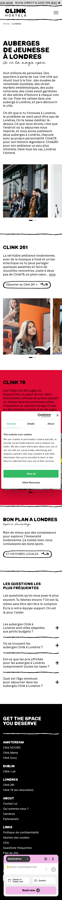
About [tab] (51, 423)
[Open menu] (56, 12)
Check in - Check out (17, 880)
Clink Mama (10, 752)
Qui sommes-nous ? (16, 808)
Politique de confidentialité (21, 832)
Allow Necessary (31, 482)
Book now (28, 890)
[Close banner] (57, 415)
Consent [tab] (11, 423)
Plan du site (10, 853)
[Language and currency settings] (49, 859)
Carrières (9, 813)
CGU (6, 842)
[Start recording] (46, 869)
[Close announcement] (59, 3)
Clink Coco (10, 757)
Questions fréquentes (17, 847)
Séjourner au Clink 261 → (21, 284)
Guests (42, 880)
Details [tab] (31, 423)
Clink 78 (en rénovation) (18, 790)
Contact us (10, 803)
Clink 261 (8, 784)
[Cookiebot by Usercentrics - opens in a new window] (38, 415)
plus (52, 274)
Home (6, 23)
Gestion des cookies (16, 837)
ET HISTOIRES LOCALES (22, 553)
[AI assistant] (53, 869)
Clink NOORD (12, 747)
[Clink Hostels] (15, 13)
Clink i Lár (9, 771)
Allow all (31, 473)
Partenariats (11, 819)
